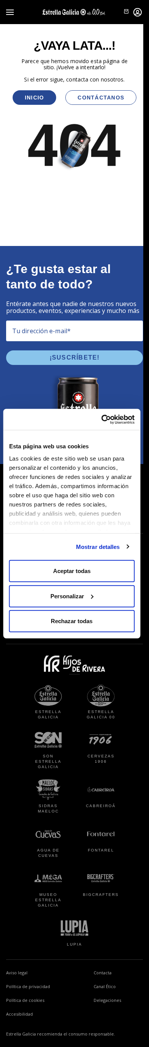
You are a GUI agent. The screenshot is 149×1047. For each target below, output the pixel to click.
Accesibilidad (19, 1014)
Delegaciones (107, 1000)
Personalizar (67, 596)
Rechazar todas (71, 621)
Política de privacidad (28, 986)
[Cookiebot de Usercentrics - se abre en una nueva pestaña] (102, 419)
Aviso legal (17, 972)
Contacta (103, 972)
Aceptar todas (72, 571)
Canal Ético (118, 986)
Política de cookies (25, 1000)
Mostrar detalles (98, 546)
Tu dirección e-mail (41, 330)
